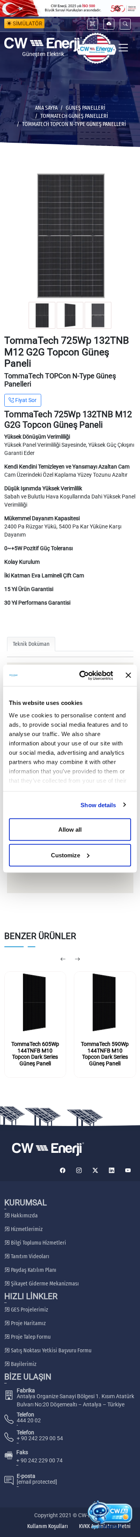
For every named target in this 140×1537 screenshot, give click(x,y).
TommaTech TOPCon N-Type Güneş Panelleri (74, 124)
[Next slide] (77, 959)
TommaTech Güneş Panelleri (74, 116)
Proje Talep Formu (30, 1337)
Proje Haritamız (28, 1323)
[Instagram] (79, 1170)
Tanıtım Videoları (29, 1256)
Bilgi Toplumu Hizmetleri (38, 1243)
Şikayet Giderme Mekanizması (44, 1283)
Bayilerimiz (23, 1364)
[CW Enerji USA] (96, 48)
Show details (98, 804)
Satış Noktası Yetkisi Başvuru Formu (50, 1350)
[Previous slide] (63, 959)
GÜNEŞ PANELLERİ (85, 108)
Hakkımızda (24, 1215)
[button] (125, 24)
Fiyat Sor (25, 400)
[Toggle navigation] (123, 48)
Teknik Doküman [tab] (31, 644)
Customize (65, 855)
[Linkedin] (111, 1170)
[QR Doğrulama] (92, 24)
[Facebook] (62, 1170)
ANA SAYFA (46, 108)
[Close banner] (128, 675)
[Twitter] (95, 1170)
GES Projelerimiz (29, 1309)
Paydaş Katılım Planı (33, 1270)
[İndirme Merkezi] (108, 24)
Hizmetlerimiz (26, 1229)
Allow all (70, 829)
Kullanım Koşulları (47, 1526)
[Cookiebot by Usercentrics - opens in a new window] (83, 675)
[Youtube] (128, 1170)
